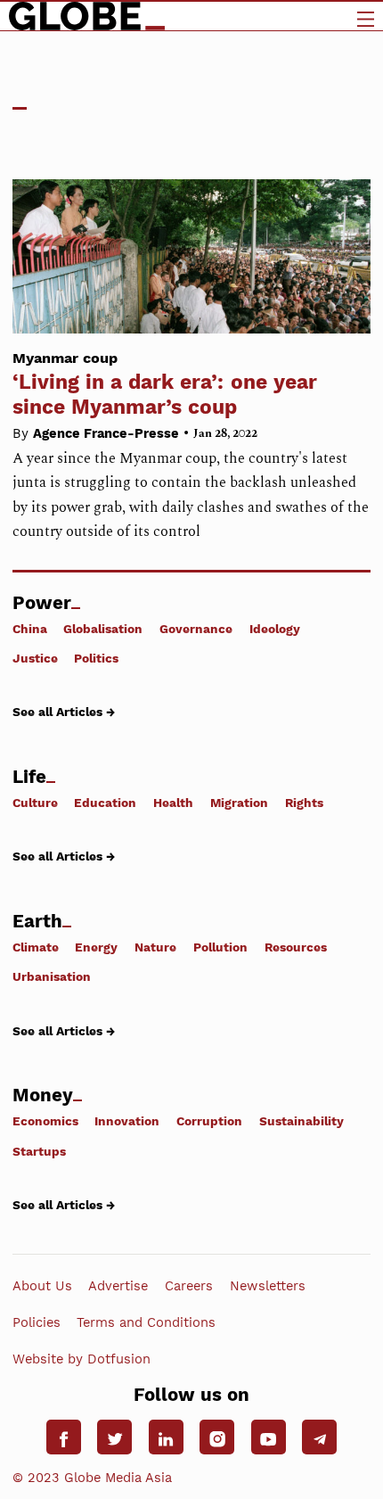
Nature (155, 947)
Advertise (118, 1286)
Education (105, 802)
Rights (304, 802)
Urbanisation (51, 976)
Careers (189, 1286)
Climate (35, 947)
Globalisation (103, 628)
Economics (45, 1121)
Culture (35, 802)
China (29, 628)
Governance (195, 628)
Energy (96, 947)
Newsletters (268, 1286)
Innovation (126, 1121)
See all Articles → (63, 711)
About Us (42, 1286)
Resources (296, 947)
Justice (35, 657)
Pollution (220, 947)
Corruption (209, 1121)
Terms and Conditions (146, 1322)
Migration (239, 802)
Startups (39, 1150)
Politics (96, 657)
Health (173, 802)
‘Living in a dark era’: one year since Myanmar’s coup (164, 384)
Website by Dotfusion (81, 1359)
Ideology (274, 628)
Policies (36, 1322)
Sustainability (301, 1121)
